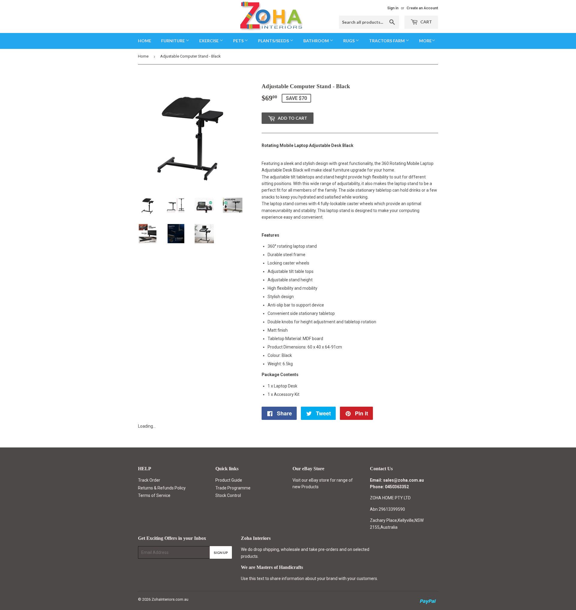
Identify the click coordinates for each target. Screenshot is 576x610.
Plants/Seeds (274, 40)
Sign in (392, 8)
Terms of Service (154, 495)
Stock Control (228, 495)
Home (144, 40)
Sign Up (221, 552)
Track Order (149, 480)
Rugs (349, 40)
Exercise (209, 40)
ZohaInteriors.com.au (170, 599)
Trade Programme (232, 488)
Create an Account (422, 8)
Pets (238, 40)
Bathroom (316, 40)
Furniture (173, 40)
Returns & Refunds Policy (162, 488)
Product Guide (228, 480)
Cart (425, 21)
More (425, 40)
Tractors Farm (387, 40)
